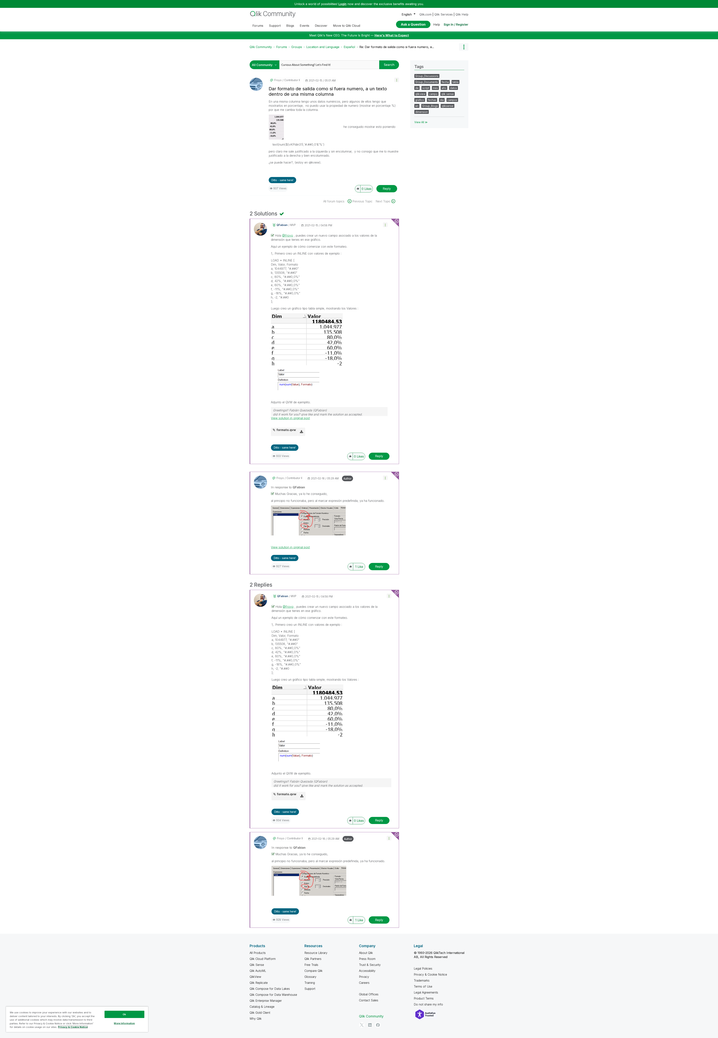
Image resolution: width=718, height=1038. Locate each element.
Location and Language (322, 47)
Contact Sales (368, 1000)
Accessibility (367, 971)
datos (453, 88)
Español (349, 47)
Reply (387, 188)
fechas (432, 99)
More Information (124, 1023)
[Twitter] (362, 1025)
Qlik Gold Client (260, 1012)
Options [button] (463, 47)
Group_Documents (426, 82)
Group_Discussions (426, 76)
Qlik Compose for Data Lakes (270, 989)
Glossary (310, 977)
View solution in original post (290, 418)
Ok (124, 1014)
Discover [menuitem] (321, 25)
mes (435, 88)
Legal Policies (423, 968)
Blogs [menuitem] (290, 25)
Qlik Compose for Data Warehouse (273, 995)
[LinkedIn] (370, 1025)
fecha (445, 82)
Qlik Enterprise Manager (266, 1000)
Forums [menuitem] (257, 25)
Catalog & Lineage (262, 1006)
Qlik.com (425, 14)
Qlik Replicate (259, 983)
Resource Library (315, 953)
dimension (421, 111)
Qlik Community (261, 47)
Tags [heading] (419, 66)
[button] (396, 80)
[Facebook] (378, 1025)
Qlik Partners (312, 959)
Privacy (364, 977)
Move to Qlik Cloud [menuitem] (346, 25)
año (444, 88)
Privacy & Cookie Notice (430, 974)
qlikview (420, 94)
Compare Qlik (313, 971)
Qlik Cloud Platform (263, 959)
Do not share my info (429, 1004)
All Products (258, 953)
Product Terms (424, 998)
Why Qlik (256, 1018)
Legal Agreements (426, 992)
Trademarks (421, 980)
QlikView (255, 977)
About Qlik (366, 953)
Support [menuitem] (275, 25)
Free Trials (311, 965)
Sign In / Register (456, 24)
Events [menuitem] (304, 25)
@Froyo (287, 235)
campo (433, 94)
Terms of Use (423, 986)
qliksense (447, 105)
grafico (419, 99)
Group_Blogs (430, 105)
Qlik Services (443, 14)
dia (442, 99)
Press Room (367, 959)
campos (452, 99)
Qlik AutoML (258, 971)
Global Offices (368, 994)
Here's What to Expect (392, 35)
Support (309, 989)
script (425, 88)
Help (436, 24)
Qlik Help (461, 14)
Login (342, 4)
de (417, 88)
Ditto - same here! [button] (282, 180)
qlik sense (447, 94)
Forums (281, 47)
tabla (455, 82)
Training (309, 983)
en (416, 105)
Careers (364, 983)
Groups (296, 47)
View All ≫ (421, 122)
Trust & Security (370, 965)
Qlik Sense (257, 965)
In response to (288, 487)
